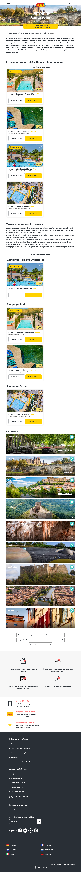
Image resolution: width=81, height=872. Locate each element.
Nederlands (49, 850)
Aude (44, 640)
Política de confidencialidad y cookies (23, 762)
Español (13, 845)
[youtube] (30, 830)
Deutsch (48, 854)
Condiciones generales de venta (21, 748)
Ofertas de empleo (17, 810)
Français (48, 845)
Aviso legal (14, 757)
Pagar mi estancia (17, 787)
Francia (44, 635)
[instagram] (36, 830)
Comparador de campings (19, 753)
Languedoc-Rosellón (25, 640)
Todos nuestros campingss (26, 635)
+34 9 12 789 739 (21, 797)
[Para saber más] (40, 444)
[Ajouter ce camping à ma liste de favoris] (40, 72)
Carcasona (33, 644)
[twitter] (25, 830)
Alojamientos (16, 100)
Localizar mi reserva (17, 791)
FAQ (12, 774)
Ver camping (33, 100)
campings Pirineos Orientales (25, 259)
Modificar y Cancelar (18, 783)
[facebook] (20, 830)
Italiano (13, 854)
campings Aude (16, 304)
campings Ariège (17, 385)
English (13, 850)
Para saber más (65, 450)
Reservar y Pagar (16, 778)
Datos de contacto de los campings (22, 744)
